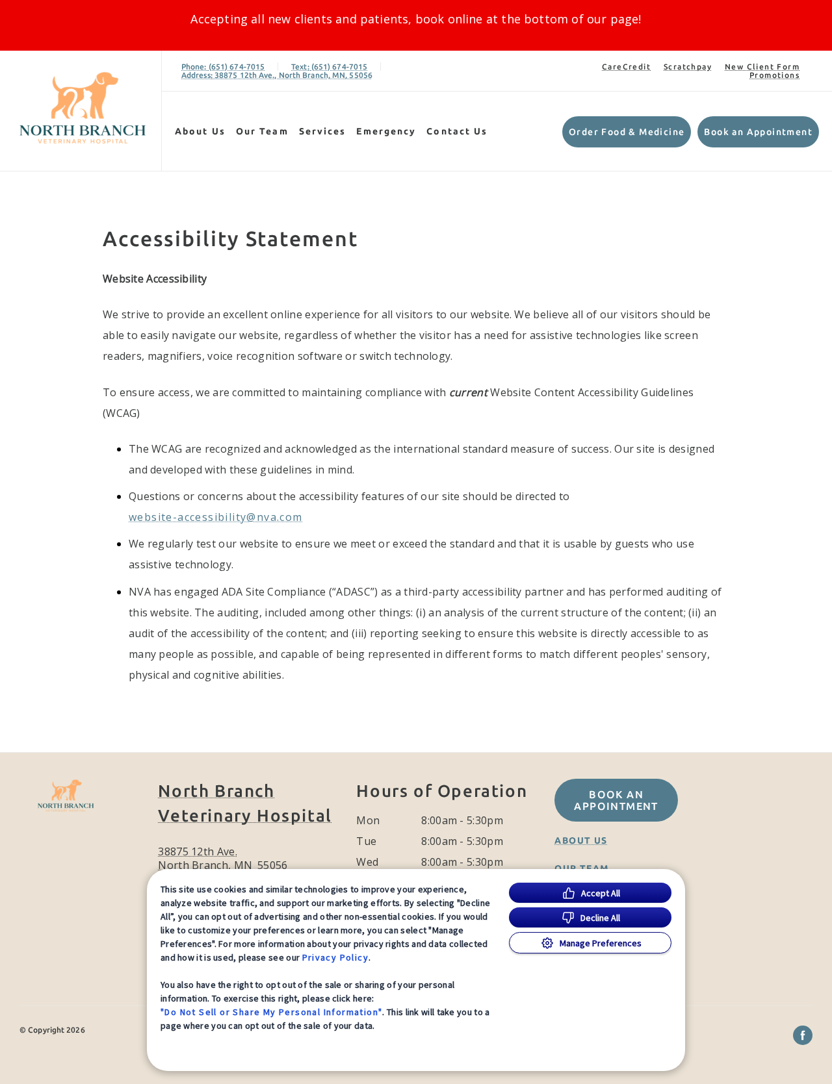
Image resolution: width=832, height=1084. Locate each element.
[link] (84, 108)
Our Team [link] (262, 131)
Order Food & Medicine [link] (626, 132)
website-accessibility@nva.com (216, 517)
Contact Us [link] (457, 131)
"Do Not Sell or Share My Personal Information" (271, 1012)
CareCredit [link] (626, 66)
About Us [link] (200, 131)
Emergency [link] (386, 131)
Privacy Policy (335, 957)
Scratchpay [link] (688, 66)
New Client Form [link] (762, 66)
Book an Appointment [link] (758, 132)
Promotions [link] (774, 75)
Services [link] (322, 131)
